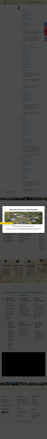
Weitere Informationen (5, 225)
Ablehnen (9, 223)
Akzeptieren (3, 223)
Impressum (12, 225)
